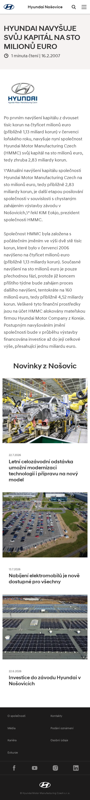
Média (12, 728)
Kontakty (56, 716)
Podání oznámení (62, 728)
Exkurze (13, 752)
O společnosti (17, 716)
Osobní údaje (59, 740)
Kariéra (12, 740)
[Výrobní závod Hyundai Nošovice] (45, 785)
